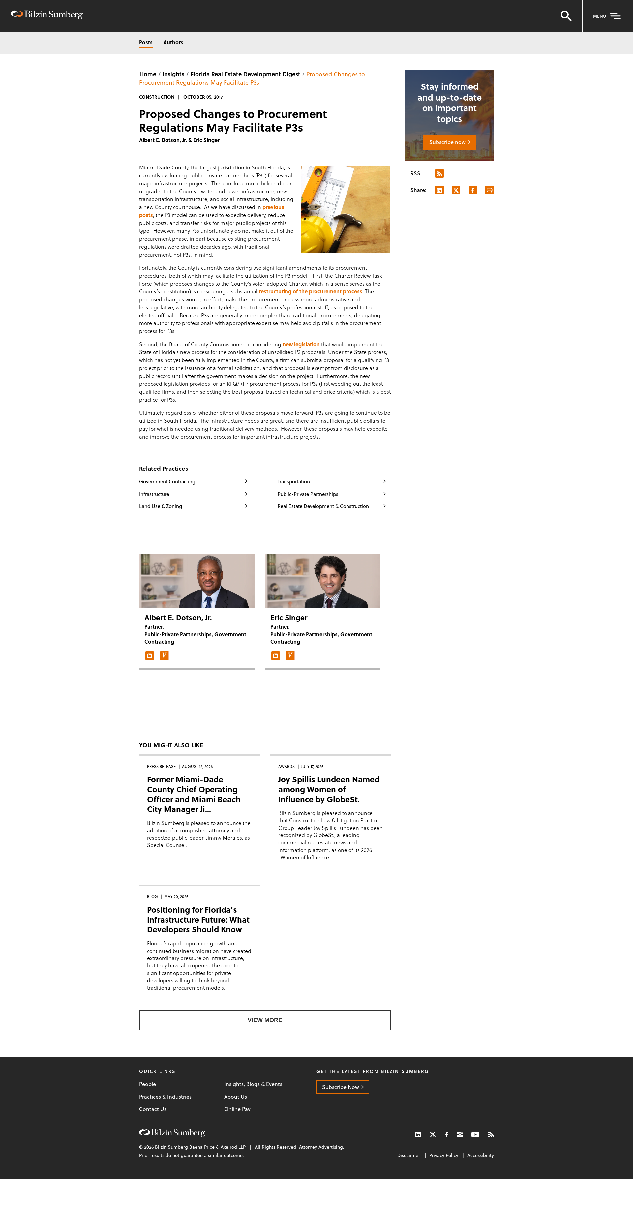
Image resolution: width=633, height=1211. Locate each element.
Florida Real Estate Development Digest (245, 73)
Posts (146, 42)
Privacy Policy (443, 1155)
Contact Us (152, 1109)
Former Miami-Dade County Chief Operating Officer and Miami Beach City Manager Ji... (194, 794)
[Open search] (566, 16)
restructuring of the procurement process (310, 291)
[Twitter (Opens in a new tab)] (433, 1134)
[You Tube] (475, 1134)
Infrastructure (154, 494)
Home (147, 73)
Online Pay (237, 1109)
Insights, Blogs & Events (253, 1084)
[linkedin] (149, 655)
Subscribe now (447, 142)
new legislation (301, 344)
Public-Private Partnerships (308, 494)
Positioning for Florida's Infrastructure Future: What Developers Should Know (198, 919)
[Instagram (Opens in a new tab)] (460, 1134)
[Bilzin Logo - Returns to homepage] (47, 15)
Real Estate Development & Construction (323, 506)
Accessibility (480, 1155)
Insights (173, 73)
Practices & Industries (165, 1096)
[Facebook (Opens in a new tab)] (446, 1134)
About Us (235, 1096)
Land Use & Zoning (160, 506)
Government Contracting (167, 481)
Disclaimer (408, 1155)
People (147, 1084)
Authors (173, 42)
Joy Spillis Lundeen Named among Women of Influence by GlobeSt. (328, 789)
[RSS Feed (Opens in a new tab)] (491, 1134)
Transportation (294, 481)
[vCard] (164, 655)
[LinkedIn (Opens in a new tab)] (418, 1134)
